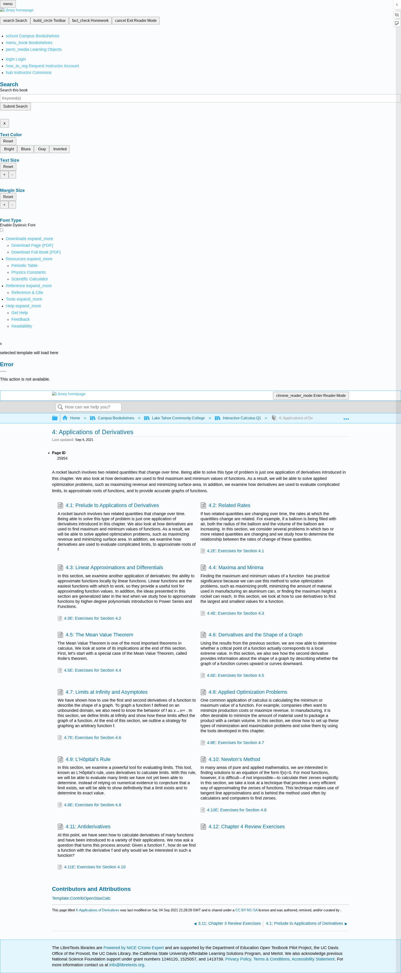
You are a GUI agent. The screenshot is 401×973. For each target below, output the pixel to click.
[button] (20, 319)
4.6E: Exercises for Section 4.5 (235, 675)
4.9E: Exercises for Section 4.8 (92, 805)
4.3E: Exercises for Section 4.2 (92, 618)
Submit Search (15, 106)
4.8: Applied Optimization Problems (248, 692)
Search (60, 407)
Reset (8, 141)
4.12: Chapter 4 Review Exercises (247, 826)
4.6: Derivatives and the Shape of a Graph (256, 635)
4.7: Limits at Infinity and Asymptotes (107, 692)
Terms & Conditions (271, 959)
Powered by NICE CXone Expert (134, 947)
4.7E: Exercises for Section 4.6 (92, 737)
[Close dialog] (3, 371)
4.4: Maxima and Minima (236, 567)
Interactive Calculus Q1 (242, 418)
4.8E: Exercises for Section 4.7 (235, 742)
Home (75, 418)
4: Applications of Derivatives (97, 910)
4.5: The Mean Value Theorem (99, 635)
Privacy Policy (238, 959)
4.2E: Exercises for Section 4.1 (235, 551)
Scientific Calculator (29, 279)
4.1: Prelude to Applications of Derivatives (112, 505)
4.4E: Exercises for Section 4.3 (235, 613)
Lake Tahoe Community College (178, 418)
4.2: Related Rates (229, 505)
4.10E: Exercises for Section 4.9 (236, 810)
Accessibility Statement (313, 959)
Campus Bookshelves (116, 418)
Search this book (14, 90)
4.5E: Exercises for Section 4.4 (92, 670)
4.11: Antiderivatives (88, 826)
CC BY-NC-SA (247, 910)
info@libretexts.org (126, 965)
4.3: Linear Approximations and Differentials (114, 567)
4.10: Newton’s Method (234, 759)
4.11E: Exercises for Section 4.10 (95, 867)
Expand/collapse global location (346, 416)
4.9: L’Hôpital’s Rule (88, 759)
